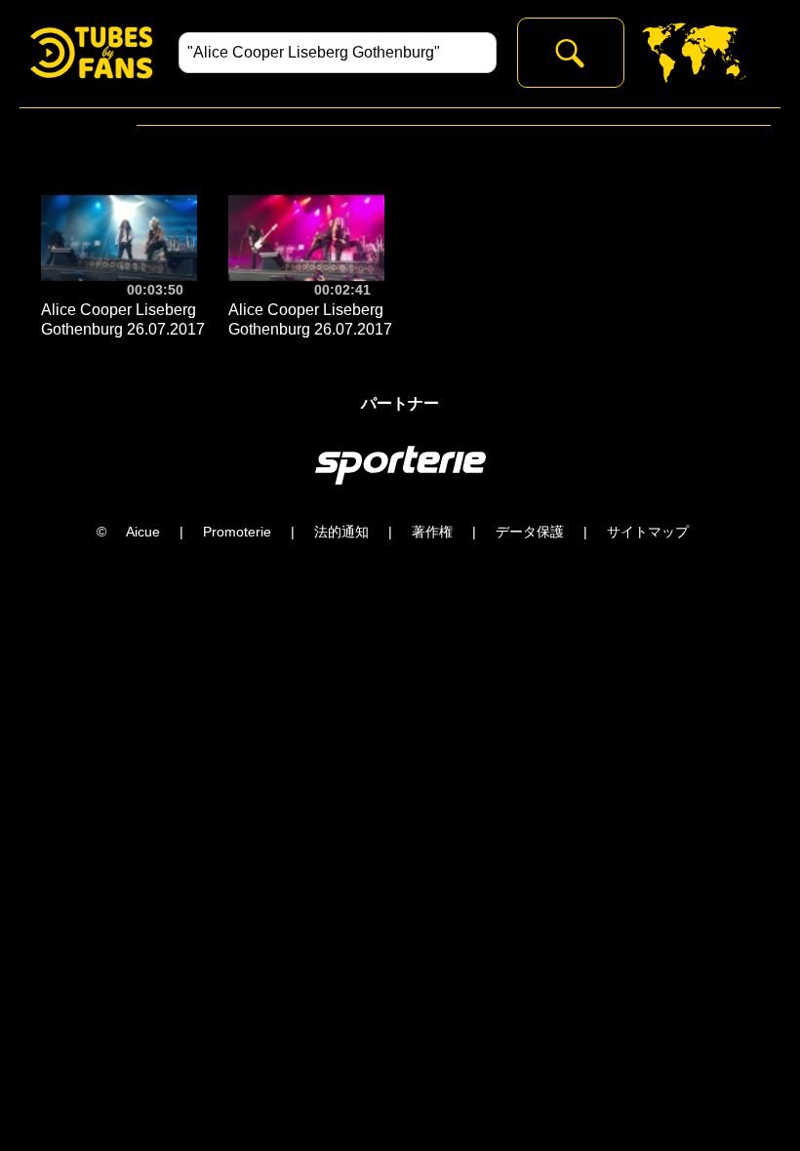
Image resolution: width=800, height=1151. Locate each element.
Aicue (143, 531)
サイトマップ (648, 531)
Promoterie (237, 531)
